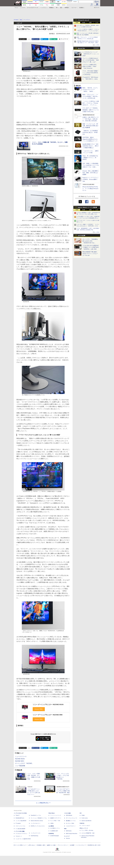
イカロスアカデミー (71, 826)
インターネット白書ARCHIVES (23, 838)
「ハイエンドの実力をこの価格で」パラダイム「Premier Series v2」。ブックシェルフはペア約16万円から (88, 31)
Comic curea (84, 818)
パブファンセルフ (85, 825)
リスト (29, 39)
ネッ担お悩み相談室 (20, 828)
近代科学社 (51, 833)
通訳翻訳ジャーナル (71, 820)
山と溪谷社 (51, 826)
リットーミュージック (55, 815)
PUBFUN (82, 823)
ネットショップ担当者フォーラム (39, 818)
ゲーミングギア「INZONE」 (24, 763)
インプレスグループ (81, 845)
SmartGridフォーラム (36, 815)
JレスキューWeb (70, 823)
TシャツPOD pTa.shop (87, 830)
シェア (36, 39)
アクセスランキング (83, 20)
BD (57, 7)
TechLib (68, 838)
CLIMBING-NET (54, 830)
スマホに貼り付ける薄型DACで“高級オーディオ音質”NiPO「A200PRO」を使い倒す (90, 247)
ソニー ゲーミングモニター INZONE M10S (48, 704)
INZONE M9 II (19, 761)
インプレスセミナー (35, 823)
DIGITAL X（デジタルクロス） (38, 826)
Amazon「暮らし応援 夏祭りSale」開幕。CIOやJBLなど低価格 (90, 172)
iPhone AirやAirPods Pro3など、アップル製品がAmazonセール (90, 188)
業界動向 (67, 7)
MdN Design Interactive (71, 833)
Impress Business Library (37, 820)
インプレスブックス (35, 833)
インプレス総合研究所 (21, 820)
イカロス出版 (67, 813)
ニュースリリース (21, 756)
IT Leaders (18, 823)
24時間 (83, 22)
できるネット (19, 836)
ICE (80, 813)
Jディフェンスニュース (71, 818)
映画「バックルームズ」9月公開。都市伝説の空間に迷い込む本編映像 (90, 125)
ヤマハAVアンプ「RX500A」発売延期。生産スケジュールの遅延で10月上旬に (90, 109)
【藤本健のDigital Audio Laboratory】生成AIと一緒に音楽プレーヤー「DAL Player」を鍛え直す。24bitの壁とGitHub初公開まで (88, 43)
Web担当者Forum (20, 818)
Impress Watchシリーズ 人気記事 (87, 207)
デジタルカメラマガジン (21, 833)
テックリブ (66, 836)
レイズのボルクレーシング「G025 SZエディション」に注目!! (90, 53)
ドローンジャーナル (20, 826)
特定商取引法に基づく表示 (94, 845)
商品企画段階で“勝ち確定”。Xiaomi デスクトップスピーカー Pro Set (90, 253)
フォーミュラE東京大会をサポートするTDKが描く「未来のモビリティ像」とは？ (90, 60)
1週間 (90, 22)
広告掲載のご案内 (41, 845)
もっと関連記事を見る (42, 802)
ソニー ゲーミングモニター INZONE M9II (47, 715)
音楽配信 (81, 7)
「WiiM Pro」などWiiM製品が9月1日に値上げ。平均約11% (90, 132)
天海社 (83, 815)
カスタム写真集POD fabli (87, 833)
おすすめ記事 (81, 235)
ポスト (23, 39)
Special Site (81, 48)
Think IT (17, 815)
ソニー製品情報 (20, 765)
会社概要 (72, 845)
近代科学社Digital (54, 835)
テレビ (16, 7)
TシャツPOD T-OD (55, 820)
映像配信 (51, 7)
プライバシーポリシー (62, 845)
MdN (65, 828)
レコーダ (22, 7)
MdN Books (69, 830)
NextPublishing (34, 835)
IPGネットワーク (84, 828)
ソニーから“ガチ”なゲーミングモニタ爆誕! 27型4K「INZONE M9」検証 (63, 790)
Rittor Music (52, 813)
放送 (61, 7)
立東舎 (52, 823)
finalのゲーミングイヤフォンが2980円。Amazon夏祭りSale (90, 179)
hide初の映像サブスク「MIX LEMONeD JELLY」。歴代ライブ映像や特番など (90, 145)
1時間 (76, 22)
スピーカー (74, 7)
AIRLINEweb (69, 815)
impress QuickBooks (86, 820)
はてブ (45, 39)
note (55, 39)
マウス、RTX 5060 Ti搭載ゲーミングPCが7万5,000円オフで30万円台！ (90, 72)
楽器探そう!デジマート (55, 818)
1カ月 (96, 22)
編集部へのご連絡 (51, 845)
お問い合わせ (31, 845)
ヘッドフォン (43, 7)
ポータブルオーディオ (32, 7)
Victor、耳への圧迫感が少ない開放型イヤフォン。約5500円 (90, 157)
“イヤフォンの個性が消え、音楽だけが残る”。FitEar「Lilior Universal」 (90, 66)
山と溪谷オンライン (55, 828)
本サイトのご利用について (20, 845)
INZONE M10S (20, 759)
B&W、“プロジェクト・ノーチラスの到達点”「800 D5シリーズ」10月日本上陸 (90, 96)
